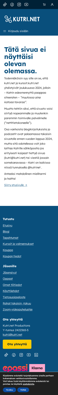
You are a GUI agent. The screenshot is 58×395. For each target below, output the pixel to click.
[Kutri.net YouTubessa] (28, 355)
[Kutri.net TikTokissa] (6, 355)
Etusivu (7, 225)
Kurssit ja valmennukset (18, 244)
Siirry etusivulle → (15, 185)
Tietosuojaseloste (14, 297)
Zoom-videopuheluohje (17, 309)
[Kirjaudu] (52, 4)
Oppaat (8, 278)
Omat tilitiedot (12, 285)
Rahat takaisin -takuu (17, 303)
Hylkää (23, 390)
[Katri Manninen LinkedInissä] (36, 355)
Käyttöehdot (11, 291)
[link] (44, 4)
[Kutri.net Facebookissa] (13, 355)
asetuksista (28, 384)
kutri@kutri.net (12, 334)
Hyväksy (9, 390)
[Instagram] (19, 4)
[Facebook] (12, 4)
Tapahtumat (10, 237)
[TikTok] (5, 4)
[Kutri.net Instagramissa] (21, 355)
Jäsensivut (10, 272)
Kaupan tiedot (12, 256)
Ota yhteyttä (17, 344)
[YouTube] (26, 4)
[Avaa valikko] (4, 31)
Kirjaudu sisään (18, 31)
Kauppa (8, 250)
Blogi (6, 231)
